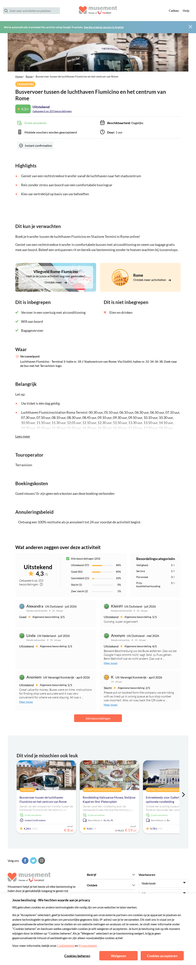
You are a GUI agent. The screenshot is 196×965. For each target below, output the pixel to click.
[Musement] (98, 10)
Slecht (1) (76, 584)
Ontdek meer (54, 282)
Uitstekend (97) (80, 565)
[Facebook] (25, 860)
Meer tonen (111, 663)
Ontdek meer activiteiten (150, 280)
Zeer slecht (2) (79, 591)
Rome (29, 76)
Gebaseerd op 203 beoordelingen (52, 111)
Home (19, 76)
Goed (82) (76, 571)
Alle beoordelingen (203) (85, 558)
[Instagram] (41, 860)
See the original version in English (104, 27)
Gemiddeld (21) (80, 578)
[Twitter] (33, 860)
